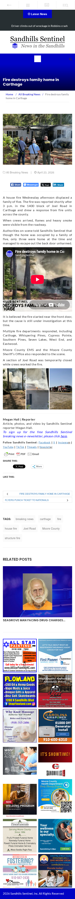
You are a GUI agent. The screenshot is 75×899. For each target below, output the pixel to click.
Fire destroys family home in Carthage (44, 493)
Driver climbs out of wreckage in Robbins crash (39, 25)
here (64, 436)
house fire (11, 528)
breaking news (24, 519)
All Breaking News (17, 172)
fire (59, 519)
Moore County (51, 528)
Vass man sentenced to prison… (29, 620)
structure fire (12, 538)
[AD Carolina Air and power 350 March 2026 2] (55, 725)
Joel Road (29, 528)
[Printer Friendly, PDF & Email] (21, 454)
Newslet (44, 447)
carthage (45, 519)
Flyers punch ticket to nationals (27, 500)
